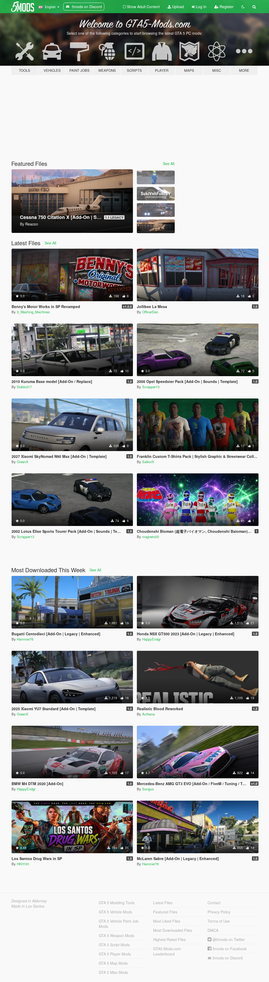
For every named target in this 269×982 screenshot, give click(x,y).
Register (226, 6)
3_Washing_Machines (33, 311)
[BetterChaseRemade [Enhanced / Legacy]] (156, 210)
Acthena (148, 714)
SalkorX (148, 461)
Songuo (148, 788)
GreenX (22, 461)
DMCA (213, 930)
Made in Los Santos (27, 906)
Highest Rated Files (169, 939)
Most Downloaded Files (172, 930)
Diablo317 (24, 386)
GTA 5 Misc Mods (113, 972)
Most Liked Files (166, 921)
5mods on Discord (227, 957)
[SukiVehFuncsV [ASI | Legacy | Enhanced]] (156, 194)
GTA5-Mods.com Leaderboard (167, 951)
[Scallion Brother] (156, 177)
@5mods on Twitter (228, 939)
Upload (177, 6)
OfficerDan (150, 311)
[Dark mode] (243, 6)
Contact (214, 902)
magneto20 (150, 536)
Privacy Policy (219, 911)
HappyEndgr (151, 639)
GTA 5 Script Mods (114, 944)
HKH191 (23, 863)
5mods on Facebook (229, 948)
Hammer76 (25, 639)
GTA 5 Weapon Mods (116, 935)
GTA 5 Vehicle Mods (115, 911)
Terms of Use (219, 921)
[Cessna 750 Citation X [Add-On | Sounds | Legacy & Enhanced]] (156, 226)
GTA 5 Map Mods (113, 963)
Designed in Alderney (29, 900)
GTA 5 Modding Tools (116, 902)
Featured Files (165, 911)
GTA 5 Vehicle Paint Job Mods (118, 923)
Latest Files (162, 902)
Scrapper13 (150, 386)
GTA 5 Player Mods (115, 954)
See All (168, 163)
